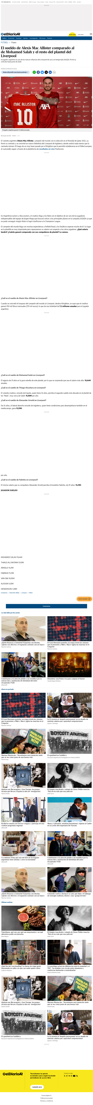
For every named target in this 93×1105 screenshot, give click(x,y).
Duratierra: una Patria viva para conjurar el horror (66, 679)
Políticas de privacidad (46, 1098)
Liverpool (24, 593)
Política (4, 38)
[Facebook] (38, 72)
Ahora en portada (7, 689)
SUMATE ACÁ (37, 1087)
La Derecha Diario (24, 2)
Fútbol (30, 593)
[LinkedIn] (50, 72)
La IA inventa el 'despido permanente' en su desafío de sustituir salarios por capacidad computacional (67, 720)
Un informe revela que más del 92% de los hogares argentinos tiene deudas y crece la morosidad (20, 858)
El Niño (74, 2)
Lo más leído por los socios (10, 613)
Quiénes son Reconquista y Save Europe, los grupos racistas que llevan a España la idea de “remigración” (21, 790)
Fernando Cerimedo (16, 2)
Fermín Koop (4, 759)
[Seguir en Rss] (77, 1076)
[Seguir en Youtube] (74, 1076)
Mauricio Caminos (6, 647)
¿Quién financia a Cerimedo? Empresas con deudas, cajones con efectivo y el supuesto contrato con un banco (22, 644)
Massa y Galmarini (40, 2)
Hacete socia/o (72, 34)
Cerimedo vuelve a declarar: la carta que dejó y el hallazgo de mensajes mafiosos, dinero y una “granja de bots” (69, 895)
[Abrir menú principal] (91, 34)
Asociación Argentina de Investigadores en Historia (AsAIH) (63, 757)
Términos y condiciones (46, 1101)
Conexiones (4, 593)
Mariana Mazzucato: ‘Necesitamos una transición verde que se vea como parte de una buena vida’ (22, 756)
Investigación (34, 38)
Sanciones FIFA (52, 2)
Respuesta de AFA (60, 2)
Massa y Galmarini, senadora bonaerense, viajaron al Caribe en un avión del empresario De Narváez (69, 824)
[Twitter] (46, 72)
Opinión (25, 38)
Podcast (49, 38)
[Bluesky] (42, 72)
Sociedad (18, 38)
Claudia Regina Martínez (54, 681)
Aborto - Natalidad (68, 2)
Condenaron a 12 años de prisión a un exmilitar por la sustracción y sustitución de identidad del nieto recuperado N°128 (21, 681)
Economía (11, 38)
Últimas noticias (6, 902)
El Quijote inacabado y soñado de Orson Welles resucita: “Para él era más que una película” (68, 790)
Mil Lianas (42, 38)
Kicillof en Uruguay (32, 2)
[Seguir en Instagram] (71, 1076)
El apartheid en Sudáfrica (57, 755)
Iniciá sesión (80, 34)
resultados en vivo (47, 149)
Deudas (46, 2)
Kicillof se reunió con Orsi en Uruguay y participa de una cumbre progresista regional (22, 824)
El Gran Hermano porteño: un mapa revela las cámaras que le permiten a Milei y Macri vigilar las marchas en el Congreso (68, 645)
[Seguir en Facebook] (66, 1076)
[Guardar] (54, 72)
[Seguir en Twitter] (64, 1076)
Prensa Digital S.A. (47, 1095)
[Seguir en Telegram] (69, 1076)
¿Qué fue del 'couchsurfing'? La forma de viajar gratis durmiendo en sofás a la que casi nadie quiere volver (21, 967)
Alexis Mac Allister (14, 593)
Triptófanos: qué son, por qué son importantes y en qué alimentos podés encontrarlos (22, 933)
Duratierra (79, 2)
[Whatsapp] (34, 72)
